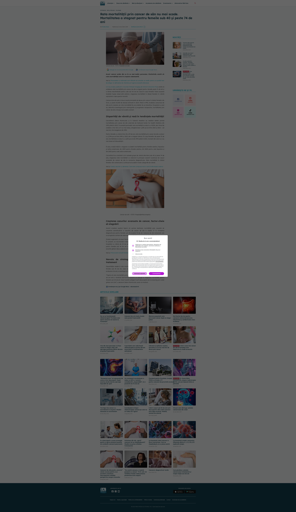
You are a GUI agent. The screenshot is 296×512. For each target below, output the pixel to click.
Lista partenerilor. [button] (159, 261)
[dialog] (148, 256)
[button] (148, 254)
